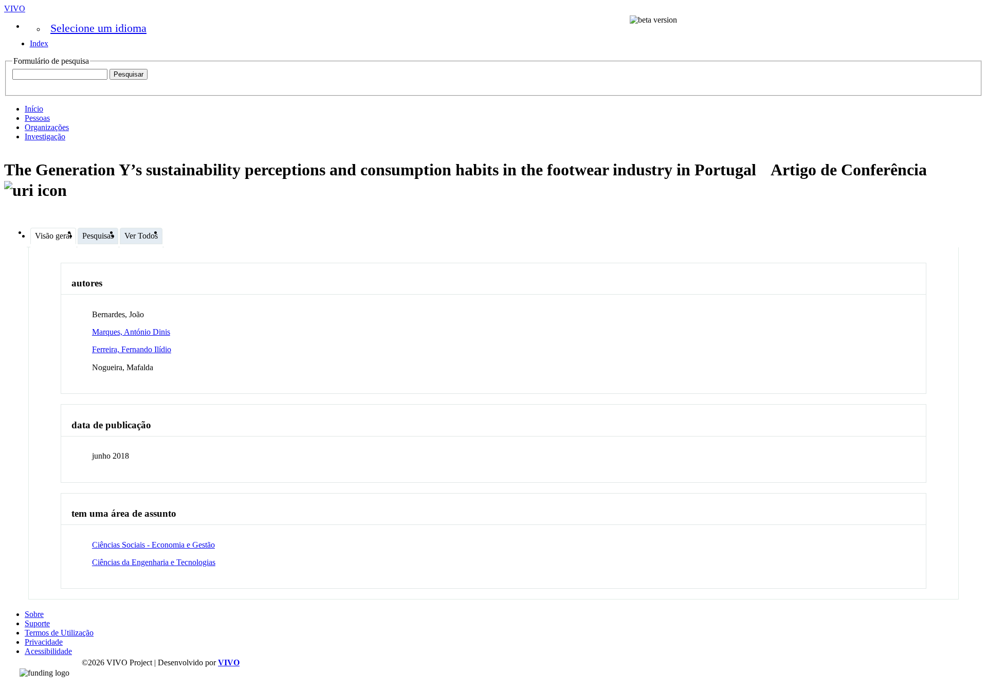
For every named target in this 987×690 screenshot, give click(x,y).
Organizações (47, 127)
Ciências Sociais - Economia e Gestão (153, 544)
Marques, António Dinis (131, 332)
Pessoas (37, 118)
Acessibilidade (48, 651)
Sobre (34, 614)
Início (34, 108)
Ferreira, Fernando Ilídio (131, 349)
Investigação (45, 136)
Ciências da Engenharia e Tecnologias (153, 562)
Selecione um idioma (98, 28)
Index (39, 43)
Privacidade (44, 642)
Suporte (37, 623)
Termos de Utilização (59, 632)
